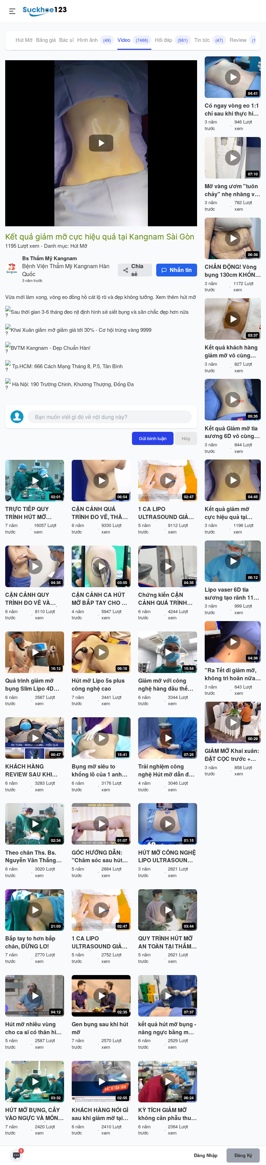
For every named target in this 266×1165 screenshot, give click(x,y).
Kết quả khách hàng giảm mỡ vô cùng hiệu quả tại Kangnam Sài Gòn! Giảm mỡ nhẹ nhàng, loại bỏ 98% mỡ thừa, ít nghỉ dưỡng (232, 351)
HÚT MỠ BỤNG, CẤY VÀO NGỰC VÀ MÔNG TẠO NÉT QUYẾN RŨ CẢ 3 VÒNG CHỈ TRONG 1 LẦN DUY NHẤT (33, 1114)
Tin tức (208, 39)
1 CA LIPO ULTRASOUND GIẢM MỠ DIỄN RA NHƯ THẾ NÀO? (165, 513)
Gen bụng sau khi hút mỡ (100, 1028)
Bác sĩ (66, 39)
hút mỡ (188, 296)
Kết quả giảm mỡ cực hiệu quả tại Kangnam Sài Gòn (228, 513)
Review (245, 39)
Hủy (186, 438)
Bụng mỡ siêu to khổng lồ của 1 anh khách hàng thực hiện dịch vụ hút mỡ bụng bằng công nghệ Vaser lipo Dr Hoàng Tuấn (101, 771)
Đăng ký (243, 1155)
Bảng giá (46, 39)
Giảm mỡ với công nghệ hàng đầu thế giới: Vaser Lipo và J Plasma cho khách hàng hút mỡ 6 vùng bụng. (165, 685)
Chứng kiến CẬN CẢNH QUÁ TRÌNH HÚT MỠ (162, 599)
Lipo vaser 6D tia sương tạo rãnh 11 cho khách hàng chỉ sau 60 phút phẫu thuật (231, 594)
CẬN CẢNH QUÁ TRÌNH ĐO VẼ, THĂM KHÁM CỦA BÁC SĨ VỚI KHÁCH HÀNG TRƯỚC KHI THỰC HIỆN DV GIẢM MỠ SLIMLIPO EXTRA (99, 513)
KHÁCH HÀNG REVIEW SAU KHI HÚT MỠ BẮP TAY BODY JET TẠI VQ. (29, 771)
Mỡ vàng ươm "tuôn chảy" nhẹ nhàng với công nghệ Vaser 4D (232, 190)
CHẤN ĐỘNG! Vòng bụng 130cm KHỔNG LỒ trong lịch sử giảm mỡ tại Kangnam (232, 271)
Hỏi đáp (171, 39)
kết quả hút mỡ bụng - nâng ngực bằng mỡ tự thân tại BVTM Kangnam (167, 1028)
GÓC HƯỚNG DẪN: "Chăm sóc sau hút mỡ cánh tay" (97, 857)
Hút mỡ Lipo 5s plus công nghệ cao (98, 684)
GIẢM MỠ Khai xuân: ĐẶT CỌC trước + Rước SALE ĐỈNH (232, 755)
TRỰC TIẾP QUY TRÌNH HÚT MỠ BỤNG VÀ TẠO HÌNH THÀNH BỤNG (32, 513)
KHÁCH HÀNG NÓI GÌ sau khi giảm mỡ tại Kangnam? (100, 1114)
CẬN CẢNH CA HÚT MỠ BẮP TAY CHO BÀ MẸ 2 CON (101, 599)
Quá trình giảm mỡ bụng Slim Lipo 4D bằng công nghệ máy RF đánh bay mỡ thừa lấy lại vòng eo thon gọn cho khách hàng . (34, 685)
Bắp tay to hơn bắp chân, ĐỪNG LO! (30, 942)
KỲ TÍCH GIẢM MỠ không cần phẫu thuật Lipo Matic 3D (167, 1114)
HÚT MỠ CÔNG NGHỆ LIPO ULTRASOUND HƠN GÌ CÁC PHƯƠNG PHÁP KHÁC (167, 857)
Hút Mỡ (24, 39)
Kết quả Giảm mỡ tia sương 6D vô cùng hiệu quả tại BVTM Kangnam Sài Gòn (231, 432)
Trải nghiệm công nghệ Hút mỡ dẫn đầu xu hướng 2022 (166, 771)
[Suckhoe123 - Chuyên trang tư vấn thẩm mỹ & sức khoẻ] (45, 10)
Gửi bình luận (153, 438)
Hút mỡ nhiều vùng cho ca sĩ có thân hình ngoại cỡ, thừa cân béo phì (34, 1028)
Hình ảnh (94, 39)
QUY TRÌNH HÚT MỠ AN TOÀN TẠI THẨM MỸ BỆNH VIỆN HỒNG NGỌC (167, 942)
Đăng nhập (206, 1155)
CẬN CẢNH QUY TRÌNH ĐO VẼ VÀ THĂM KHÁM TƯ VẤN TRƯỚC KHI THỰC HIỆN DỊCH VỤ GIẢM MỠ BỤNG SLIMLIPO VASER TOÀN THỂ (33, 599)
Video (132, 39)
